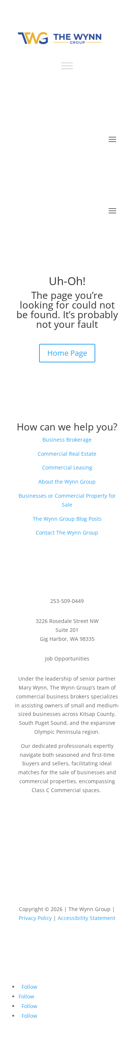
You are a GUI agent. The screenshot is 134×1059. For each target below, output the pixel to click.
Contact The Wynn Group (67, 532)
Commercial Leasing (67, 467)
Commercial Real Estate (67, 453)
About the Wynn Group (67, 481)
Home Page (67, 353)
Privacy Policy (35, 917)
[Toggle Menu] (67, 65)
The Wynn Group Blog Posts (67, 518)
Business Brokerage (67, 439)
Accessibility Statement (86, 917)
